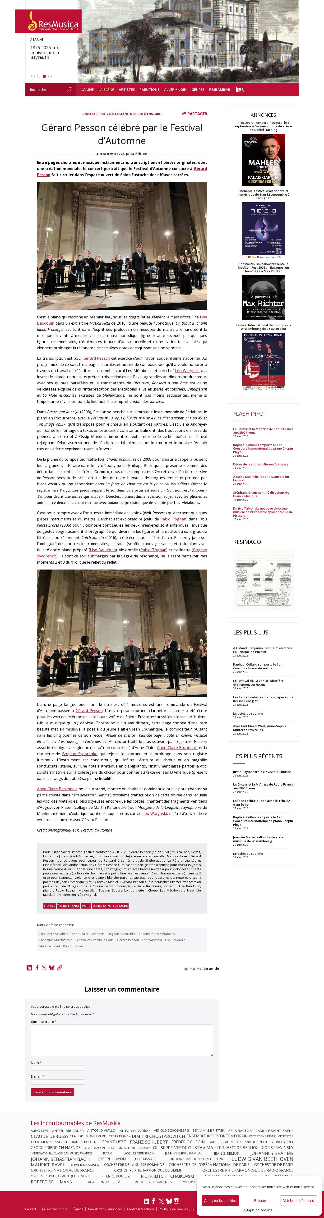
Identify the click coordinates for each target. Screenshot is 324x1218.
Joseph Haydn (112, 1159)
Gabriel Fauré (221, 1142)
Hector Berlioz (242, 1147)
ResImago (247, 542)
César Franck (119, 1136)
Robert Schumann (52, 1182)
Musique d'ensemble (146, 114)
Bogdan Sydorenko (79, 753)
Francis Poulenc (84, 1142)
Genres (197, 89)
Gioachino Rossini (134, 1147)
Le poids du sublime (248, 853)
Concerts (89, 114)
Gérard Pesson (96, 358)
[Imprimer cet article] (186, 969)
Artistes (127, 89)
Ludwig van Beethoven (262, 1159)
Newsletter (96, 1209)
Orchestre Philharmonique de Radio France (247, 1170)
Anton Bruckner (68, 1130)
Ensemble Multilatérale (55, 940)
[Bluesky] (169, 1201)
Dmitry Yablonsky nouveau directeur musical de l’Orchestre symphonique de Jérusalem (263, 512)
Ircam (107, 1153)
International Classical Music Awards (61, 1153)
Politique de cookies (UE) (176, 1209)
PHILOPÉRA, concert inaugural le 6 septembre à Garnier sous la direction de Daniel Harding (263, 126)
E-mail (37, 1076)
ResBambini (219, 89)
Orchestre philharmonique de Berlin (148, 1170)
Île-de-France (68, 906)
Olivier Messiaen (84, 1165)
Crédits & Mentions (140, 1209)
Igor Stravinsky (277, 1147)
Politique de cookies (256, 1210)
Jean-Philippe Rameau (184, 1153)
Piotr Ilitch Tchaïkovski (167, 1176)
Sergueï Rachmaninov (151, 1182)
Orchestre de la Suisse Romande (134, 1165)
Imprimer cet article (204, 969)
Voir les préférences (298, 1201)
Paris (86, 906)
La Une (87, 89)
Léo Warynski (187, 370)
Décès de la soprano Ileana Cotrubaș (260, 464)
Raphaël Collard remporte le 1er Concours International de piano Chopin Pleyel (263, 448)
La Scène (106, 89)
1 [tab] (33, 76)
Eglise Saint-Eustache (110, 906)
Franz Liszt (114, 1142)
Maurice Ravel (49, 946)
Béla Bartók (240, 1130)
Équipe (78, 1209)
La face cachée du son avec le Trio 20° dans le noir (261, 803)
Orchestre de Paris (273, 1165)
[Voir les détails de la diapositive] (187, 41)
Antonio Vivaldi (101, 1130)
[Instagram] (177, 1201)
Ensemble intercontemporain (217, 1136)
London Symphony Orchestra (195, 1159)
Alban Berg (40, 1130)
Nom (36, 1063)
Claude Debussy (50, 1136)
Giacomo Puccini (100, 1147)
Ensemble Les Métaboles (157, 934)
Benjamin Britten (208, 1130)
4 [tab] (50, 76)
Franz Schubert (149, 1142)
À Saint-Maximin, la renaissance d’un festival (261, 478)
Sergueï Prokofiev (101, 1182)
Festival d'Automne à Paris (95, 940)
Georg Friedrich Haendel (57, 1147)
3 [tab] (44, 76)
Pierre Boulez (116, 1176)
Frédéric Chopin (188, 1142)
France (49, 906)
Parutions (149, 89)
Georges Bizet (281, 1142)
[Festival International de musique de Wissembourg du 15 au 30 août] (263, 362)
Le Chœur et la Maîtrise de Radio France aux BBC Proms (263, 430)
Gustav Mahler (206, 1147)
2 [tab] (38, 76)
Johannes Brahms (271, 1153)
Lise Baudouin (103, 549)
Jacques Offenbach (139, 1153)
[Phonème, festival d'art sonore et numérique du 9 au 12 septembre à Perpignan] (263, 231)
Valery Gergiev (195, 1182)
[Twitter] (44, 967)
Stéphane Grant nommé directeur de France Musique (261, 494)
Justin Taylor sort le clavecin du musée (262, 772)
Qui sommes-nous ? (55, 1209)
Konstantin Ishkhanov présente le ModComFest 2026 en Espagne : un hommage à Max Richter (263, 267)
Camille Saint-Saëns (274, 1130)
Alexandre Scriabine (54, 934)
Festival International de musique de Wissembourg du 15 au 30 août (263, 327)
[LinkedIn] (146, 1203)
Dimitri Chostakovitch (158, 1136)
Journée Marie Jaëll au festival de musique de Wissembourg (258, 839)
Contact (30, 1209)
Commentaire (44, 1022)
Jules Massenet (146, 1159)
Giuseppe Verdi (169, 1147)
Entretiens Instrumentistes (271, 1136)
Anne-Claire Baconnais (177, 747)
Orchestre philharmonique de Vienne (61, 1176)
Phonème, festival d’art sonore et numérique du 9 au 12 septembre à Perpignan (263, 194)
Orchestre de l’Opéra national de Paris (209, 1165)
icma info (240, 89)
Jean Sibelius (226, 1153)
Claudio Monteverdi (88, 1136)
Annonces (115, 1209)
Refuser (260, 1201)
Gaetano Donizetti (252, 1142)
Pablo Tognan (173, 519)
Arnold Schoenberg (171, 1130)
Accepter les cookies (220, 1201)
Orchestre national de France (62, 1170)
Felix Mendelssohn (49, 1142)
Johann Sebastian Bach (60, 1159)
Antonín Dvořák (135, 1130)
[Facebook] (37, 967)
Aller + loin (175, 89)
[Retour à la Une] (48, 21)
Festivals (106, 114)
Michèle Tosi (139, 154)
